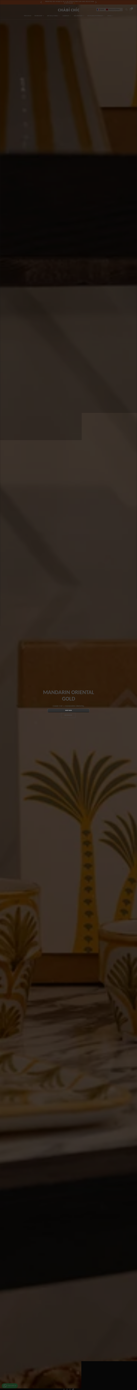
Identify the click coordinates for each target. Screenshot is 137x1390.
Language (50, 694)
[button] (68, 689)
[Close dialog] (90, 677)
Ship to (50, 686)
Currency (50, 702)
